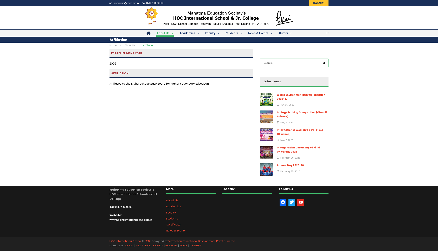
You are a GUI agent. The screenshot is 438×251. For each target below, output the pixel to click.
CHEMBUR (196, 245)
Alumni (283, 33)
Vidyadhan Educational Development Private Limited (201, 241)
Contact (319, 3)
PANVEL (129, 245)
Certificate (173, 225)
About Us (163, 33)
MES (147, 241)
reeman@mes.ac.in (126, 3)
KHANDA (158, 245)
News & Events (258, 33)
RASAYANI (171, 245)
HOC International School (125, 241)
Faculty (210, 33)
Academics (187, 33)
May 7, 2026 (286, 122)
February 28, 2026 (290, 157)
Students (232, 33)
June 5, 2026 (287, 104)
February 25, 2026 (290, 171)
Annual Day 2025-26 (290, 165)
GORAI (184, 245)
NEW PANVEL (143, 245)
